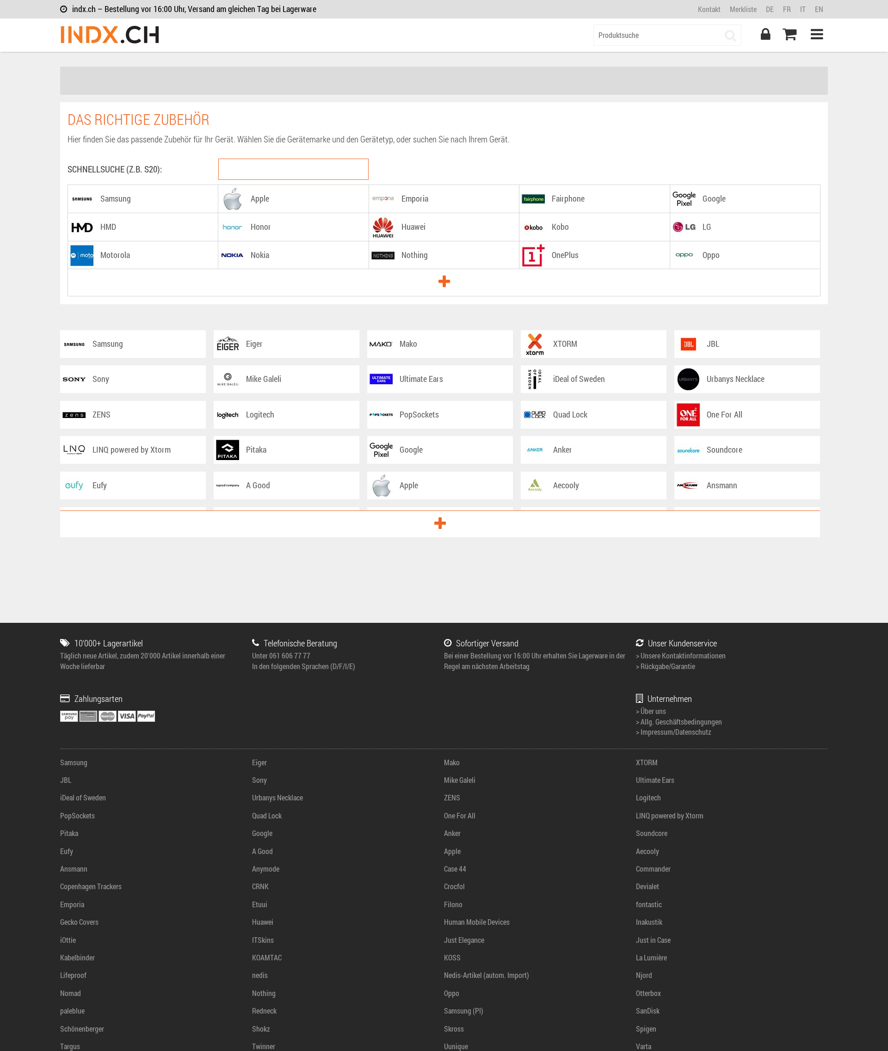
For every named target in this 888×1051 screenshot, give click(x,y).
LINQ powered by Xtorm (669, 815)
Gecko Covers (79, 922)
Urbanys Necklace (277, 797)
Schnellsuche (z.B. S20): (115, 169)
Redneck (264, 1010)
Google (262, 833)
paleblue (72, 1010)
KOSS (452, 957)
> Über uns (651, 711)
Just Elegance (464, 940)
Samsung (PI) (463, 1010)
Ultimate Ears (655, 780)
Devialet (647, 886)
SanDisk (648, 1010)
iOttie (68, 940)
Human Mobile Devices (477, 922)
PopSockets (77, 815)
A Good (262, 851)
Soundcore (651, 833)
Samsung (73, 762)
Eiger (259, 762)
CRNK (260, 886)
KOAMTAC (267, 957)
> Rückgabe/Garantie (665, 666)
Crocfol (454, 886)
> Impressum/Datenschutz (673, 732)
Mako (452, 762)
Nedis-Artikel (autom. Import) (486, 975)
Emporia (72, 904)
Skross (454, 1028)
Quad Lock (267, 815)
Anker (452, 833)
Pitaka (69, 833)
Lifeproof (73, 975)
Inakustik (649, 922)
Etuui (259, 904)
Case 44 (455, 868)
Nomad (70, 993)
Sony (259, 780)
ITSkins (263, 940)
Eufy (66, 851)
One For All (459, 815)
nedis (260, 975)
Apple (452, 851)
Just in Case (653, 940)
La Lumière (651, 957)
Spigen (646, 1028)
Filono (453, 904)
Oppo (451, 993)
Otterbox (648, 993)
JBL (65, 780)
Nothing (264, 993)
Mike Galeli (459, 780)
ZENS (452, 797)
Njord (644, 975)
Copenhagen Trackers (91, 886)
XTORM (647, 762)
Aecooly (647, 851)
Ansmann (73, 868)
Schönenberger (82, 1028)
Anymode (265, 868)
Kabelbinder (77, 957)
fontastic (649, 904)
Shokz (261, 1028)
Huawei (262, 922)
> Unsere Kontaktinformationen (681, 655)
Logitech (648, 797)
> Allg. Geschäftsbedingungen (679, 721)
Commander (653, 868)
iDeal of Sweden (83, 797)
